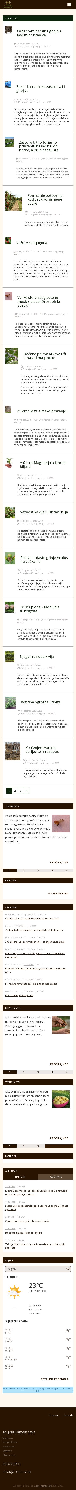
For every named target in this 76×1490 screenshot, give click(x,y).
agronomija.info (44, 1485)
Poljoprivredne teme (19, 1432)
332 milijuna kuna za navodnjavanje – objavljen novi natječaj (35, 941)
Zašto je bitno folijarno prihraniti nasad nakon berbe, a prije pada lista (38, 146)
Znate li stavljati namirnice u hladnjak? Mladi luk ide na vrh (34, 930)
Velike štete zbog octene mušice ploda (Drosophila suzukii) (38, 301)
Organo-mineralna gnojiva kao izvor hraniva (39, 33)
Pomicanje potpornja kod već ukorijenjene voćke (45, 199)
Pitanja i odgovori (17, 1472)
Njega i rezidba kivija (37, 656)
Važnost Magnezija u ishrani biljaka (43, 464)
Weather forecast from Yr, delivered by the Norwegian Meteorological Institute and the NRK (38, 1389)
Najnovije (20, 1176)
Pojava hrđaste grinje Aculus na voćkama (44, 559)
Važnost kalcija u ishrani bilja (44, 512)
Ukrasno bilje (9, 1455)
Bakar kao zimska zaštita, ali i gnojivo (40, 88)
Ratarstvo (7, 1450)
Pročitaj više (59, 862)
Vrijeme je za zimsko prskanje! (42, 411)
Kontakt (68, 1415)
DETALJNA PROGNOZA (54, 1379)
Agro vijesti (12, 1464)
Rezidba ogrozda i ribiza (41, 702)
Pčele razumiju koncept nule (19, 995)
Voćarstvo (8, 1438)
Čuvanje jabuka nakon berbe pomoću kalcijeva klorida (32, 918)
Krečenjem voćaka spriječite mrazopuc (42, 749)
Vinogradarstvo (10, 1442)
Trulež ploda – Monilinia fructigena (39, 609)
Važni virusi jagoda (31, 242)
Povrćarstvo (9, 1446)
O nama (53, 1415)
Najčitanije (56, 1176)
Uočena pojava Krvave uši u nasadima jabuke (45, 355)
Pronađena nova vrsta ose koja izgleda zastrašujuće (31, 983)
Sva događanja (58, 893)
